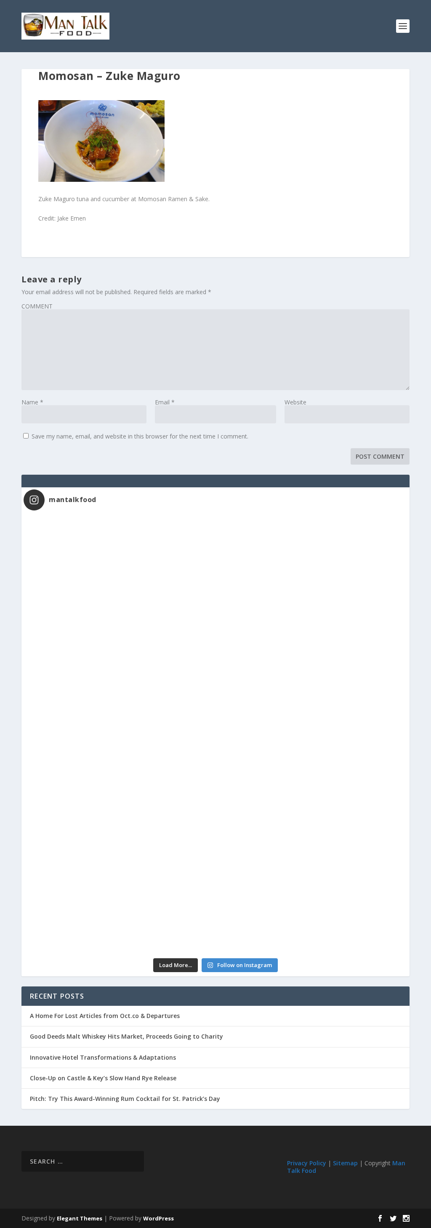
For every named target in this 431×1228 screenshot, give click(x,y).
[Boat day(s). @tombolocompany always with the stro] (119, 790)
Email (165, 402)
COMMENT (37, 306)
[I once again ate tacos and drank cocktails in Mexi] (119, 681)
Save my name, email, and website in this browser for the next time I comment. (140, 436)
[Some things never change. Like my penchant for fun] (119, 571)
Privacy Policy (306, 1163)
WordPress (158, 1218)
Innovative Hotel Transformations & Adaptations (103, 1057)
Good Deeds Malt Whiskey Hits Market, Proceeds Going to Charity (126, 1036)
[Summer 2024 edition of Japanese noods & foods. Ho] (119, 899)
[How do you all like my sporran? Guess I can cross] (311, 571)
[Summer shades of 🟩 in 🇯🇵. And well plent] (311, 790)
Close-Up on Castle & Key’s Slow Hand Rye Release (103, 1078)
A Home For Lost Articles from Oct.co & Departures (105, 1016)
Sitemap (345, 1163)
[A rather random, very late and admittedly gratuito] (311, 899)
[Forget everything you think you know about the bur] (311, 681)
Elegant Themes (79, 1218)
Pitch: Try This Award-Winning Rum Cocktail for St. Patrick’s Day (125, 1099)
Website (295, 402)
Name (32, 402)
